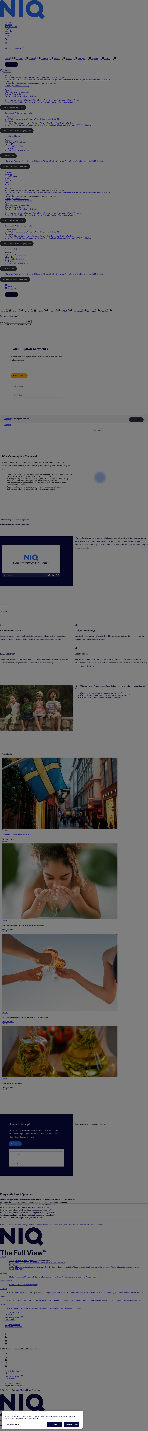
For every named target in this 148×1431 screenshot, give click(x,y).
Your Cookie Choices (13, 1424)
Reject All (55, 1424)
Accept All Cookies (72, 1424)
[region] (42, 1420)
